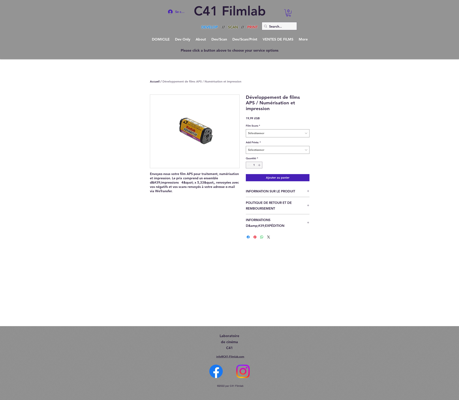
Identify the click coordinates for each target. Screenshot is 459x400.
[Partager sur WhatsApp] (262, 237)
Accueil (155, 81)
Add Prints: (253, 142)
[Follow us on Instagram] (243, 371)
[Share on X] (268, 237)
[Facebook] (216, 371)
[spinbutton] (254, 165)
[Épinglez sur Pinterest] (255, 237)
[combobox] (277, 133)
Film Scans (253, 125)
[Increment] (259, 165)
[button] (288, 12)
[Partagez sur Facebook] (248, 237)
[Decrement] (248, 165)
